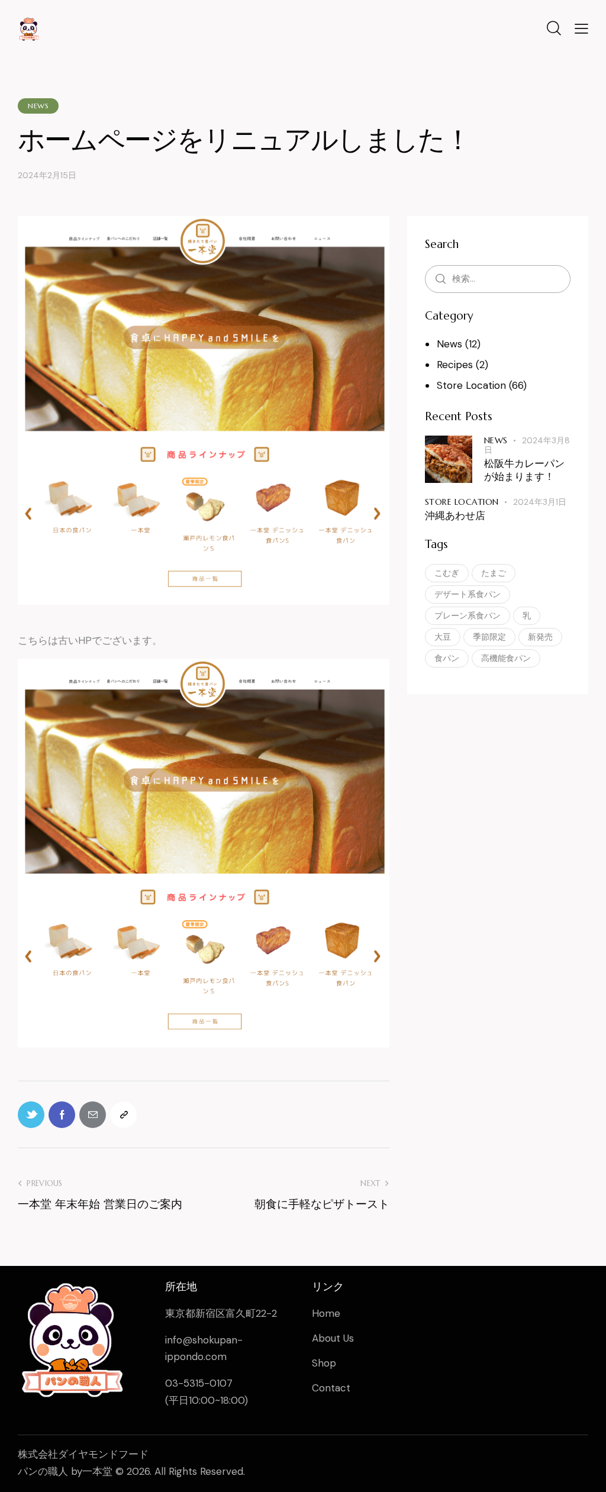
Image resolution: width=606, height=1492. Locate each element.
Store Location (471, 385)
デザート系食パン (467, 594)
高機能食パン (506, 658)
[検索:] (497, 278)
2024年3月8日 (527, 445)
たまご (493, 573)
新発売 (540, 636)
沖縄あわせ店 (455, 516)
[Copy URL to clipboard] (123, 1114)
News (38, 105)
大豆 (442, 636)
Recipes (455, 364)
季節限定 (489, 636)
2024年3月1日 (539, 502)
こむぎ (446, 573)
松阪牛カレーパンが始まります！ (524, 469)
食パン (446, 658)
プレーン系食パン (467, 615)
